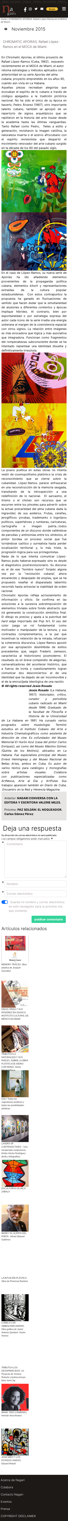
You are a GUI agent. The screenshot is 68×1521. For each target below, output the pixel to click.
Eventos (6, 1501)
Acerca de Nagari (13, 1480)
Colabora (7, 1487)
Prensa (5, 1509)
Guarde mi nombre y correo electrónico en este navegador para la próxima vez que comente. (37, 906)
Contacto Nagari (12, 1494)
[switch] (4, 902)
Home (4, 19)
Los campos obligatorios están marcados (25, 838)
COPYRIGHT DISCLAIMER (18, 1516)
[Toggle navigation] (64, 8)
